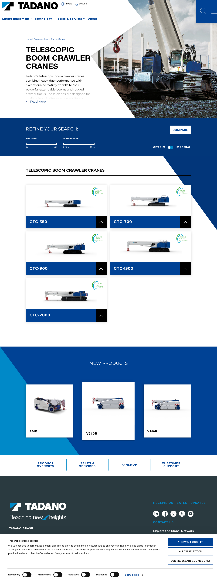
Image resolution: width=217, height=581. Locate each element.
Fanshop (129, 464)
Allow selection (190, 551)
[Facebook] (165, 514)
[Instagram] (173, 514)
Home (29, 39)
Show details (132, 574)
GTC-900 (39, 268)
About (92, 18)
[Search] (203, 11)
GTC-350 (38, 221)
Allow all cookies (190, 542)
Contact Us (163, 522)
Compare (180, 130)
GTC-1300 (123, 268)
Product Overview (45, 464)
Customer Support (171, 464)
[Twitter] (182, 514)
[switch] (57, 574)
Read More (37, 101)
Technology (43, 18)
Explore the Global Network (173, 531)
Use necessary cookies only (190, 560)
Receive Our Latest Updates (179, 502)
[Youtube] (191, 514)
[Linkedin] (156, 514)
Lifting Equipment (15, 18)
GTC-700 (123, 221)
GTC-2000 (40, 315)
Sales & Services (70, 18)
